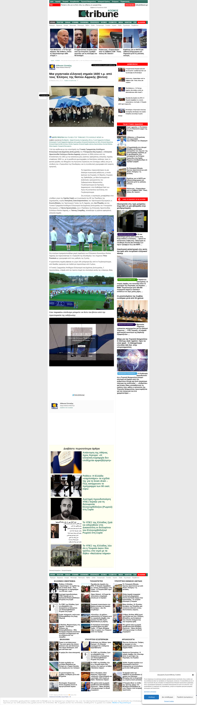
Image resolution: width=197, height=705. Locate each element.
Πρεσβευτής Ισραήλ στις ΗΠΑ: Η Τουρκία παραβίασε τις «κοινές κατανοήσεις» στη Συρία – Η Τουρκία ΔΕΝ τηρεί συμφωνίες (101, 587)
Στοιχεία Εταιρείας (67, 570)
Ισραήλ (57, 1)
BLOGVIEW (141, 22)
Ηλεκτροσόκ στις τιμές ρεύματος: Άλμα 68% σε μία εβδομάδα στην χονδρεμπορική (131, 206)
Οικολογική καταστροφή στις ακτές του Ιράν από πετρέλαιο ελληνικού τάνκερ (132, 251)
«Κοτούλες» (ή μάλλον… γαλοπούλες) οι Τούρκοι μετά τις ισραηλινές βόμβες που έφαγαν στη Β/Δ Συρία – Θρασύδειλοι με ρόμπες (101, 618)
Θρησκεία (59, 25)
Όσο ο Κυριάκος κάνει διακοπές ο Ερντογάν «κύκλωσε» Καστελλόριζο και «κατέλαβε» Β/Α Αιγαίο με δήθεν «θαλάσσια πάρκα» (101, 676)
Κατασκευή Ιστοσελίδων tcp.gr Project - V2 (60, 696)
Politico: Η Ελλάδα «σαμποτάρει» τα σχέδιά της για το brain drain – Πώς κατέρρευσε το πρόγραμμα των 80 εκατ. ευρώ (96, 482)
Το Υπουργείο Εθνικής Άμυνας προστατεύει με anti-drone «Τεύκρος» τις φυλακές (137, 170)
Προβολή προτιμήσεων (185, 697)
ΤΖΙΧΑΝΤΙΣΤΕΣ (96, 581)
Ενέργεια (115, 1)
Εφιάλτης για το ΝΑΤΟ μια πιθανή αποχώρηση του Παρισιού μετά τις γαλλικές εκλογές (136, 181)
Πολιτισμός (81, 25)
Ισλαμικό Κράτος (104, 1)
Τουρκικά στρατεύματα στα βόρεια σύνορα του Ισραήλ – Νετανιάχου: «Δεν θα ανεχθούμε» (101, 607)
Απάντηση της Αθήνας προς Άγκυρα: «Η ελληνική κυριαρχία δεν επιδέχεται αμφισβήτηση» (97, 456)
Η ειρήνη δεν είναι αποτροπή (69, 652)
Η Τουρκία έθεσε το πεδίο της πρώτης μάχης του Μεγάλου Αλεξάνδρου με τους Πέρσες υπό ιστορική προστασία (132, 686)
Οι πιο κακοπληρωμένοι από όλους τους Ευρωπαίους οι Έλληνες (130, 236)
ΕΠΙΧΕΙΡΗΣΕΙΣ (94, 22)
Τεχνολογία (126, 25)
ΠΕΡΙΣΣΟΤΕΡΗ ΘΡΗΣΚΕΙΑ (125, 324)
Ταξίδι (119, 25)
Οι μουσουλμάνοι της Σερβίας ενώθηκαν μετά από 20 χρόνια (130, 297)
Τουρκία (65, 1)
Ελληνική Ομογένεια (107, 142)
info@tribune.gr (142, 5)
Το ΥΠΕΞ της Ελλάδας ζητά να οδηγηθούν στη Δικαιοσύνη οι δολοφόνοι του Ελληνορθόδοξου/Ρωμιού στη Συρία (97, 527)
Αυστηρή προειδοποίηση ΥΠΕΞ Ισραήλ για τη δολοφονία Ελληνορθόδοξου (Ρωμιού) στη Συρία (97, 504)
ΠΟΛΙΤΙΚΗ (60, 22)
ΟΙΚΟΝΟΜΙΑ (84, 22)
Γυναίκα (107, 25)
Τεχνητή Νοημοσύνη (88, 1)
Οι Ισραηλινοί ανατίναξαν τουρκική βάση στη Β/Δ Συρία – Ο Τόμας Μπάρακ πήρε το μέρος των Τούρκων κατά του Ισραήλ (101, 628)
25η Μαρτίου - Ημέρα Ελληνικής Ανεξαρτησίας (75, 140)
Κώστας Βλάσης (107, 144)
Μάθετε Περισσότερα (121, 702)
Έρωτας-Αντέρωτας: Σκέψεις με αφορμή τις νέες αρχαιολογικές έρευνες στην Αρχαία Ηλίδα (133, 644)
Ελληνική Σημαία (83, 144)
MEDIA (121, 22)
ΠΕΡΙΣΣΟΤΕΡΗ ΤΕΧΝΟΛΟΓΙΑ (126, 373)
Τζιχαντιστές (124, 1)
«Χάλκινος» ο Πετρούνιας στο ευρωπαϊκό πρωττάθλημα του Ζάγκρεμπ (137, 139)
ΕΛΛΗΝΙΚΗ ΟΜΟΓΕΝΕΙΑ (64, 581)
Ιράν (51, 1)
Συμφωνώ (82, 346)
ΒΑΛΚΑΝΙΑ (65, 639)
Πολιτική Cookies (169, 701)
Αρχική (52, 60)
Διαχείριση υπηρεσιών (150, 691)
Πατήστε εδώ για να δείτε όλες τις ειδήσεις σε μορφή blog (81, 5)
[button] (193, 675)
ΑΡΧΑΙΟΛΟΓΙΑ (128, 639)
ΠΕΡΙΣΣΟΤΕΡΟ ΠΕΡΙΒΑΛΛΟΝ (126, 279)
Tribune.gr (55, 694)
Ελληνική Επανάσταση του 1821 (91, 142)
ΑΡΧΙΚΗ (52, 22)
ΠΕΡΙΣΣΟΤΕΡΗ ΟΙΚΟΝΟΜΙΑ (126, 234)
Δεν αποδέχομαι (167, 697)
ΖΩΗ (134, 22)
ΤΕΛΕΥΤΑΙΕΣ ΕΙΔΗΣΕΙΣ (133, 124)
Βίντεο (90, 140)
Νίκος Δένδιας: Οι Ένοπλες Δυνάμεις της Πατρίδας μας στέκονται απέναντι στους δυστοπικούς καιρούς (132, 607)
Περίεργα (52, 25)
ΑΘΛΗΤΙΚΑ (128, 22)
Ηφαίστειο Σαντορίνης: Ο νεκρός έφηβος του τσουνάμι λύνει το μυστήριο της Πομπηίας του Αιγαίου (133, 655)
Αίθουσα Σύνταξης (64, 66)
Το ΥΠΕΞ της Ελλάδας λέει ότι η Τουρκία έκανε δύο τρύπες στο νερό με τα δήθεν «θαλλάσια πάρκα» (97, 549)
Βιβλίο (87, 25)
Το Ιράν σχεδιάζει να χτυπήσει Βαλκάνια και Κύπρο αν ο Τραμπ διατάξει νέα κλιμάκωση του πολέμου (69, 665)
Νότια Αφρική (53, 146)
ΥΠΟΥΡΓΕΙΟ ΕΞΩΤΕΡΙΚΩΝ (96, 639)
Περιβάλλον (134, 25)
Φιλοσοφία (73, 25)
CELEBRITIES (113, 22)
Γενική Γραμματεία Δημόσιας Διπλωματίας (69, 142)
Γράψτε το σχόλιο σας (70, 80)
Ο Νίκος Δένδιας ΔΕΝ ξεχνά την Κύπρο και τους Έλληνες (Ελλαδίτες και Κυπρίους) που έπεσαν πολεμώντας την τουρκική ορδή (133, 618)
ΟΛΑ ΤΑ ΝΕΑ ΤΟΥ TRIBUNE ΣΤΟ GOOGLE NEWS (77, 137)
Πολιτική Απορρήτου (55, 570)
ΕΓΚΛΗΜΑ (75, 22)
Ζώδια (93, 25)
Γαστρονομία (100, 25)
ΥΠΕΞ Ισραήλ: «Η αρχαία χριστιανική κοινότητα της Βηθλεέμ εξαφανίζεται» (131, 332)
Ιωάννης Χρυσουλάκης (95, 144)
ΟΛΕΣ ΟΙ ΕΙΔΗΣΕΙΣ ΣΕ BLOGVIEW (134, 199)
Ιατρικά (114, 25)
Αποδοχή (151, 697)
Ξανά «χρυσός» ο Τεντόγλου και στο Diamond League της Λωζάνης (137, 128)
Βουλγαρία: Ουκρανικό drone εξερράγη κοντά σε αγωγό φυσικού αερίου (68, 684)
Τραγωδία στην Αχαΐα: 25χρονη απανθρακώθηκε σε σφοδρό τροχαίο (137, 159)
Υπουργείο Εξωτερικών (64, 146)
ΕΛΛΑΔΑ (67, 22)
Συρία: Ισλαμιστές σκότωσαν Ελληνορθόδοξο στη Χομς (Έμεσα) (69, 616)
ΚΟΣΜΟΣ (104, 22)
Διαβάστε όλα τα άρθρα (66, 407)
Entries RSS (73, 694)
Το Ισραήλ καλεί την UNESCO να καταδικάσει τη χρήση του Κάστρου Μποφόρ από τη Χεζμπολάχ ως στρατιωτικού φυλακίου (133, 676)
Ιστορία (66, 25)
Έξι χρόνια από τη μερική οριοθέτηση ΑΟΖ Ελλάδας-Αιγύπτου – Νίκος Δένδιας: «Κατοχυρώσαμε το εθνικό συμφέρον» (132, 628)
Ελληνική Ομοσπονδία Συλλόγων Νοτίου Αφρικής (63, 144)
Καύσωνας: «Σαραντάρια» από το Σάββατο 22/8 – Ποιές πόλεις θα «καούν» (110, 51)
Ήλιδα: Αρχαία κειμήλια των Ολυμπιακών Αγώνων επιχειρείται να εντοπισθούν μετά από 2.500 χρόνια (133, 665)
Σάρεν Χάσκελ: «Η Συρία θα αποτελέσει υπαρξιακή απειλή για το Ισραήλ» (100, 596)
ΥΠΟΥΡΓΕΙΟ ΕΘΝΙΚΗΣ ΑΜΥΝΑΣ (128, 581)
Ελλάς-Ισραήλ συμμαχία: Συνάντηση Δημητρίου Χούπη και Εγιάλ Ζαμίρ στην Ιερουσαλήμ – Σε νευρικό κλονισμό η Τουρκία (133, 597)
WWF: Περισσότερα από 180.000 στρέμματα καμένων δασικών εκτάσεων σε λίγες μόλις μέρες (129, 289)
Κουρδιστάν (74, 1)
